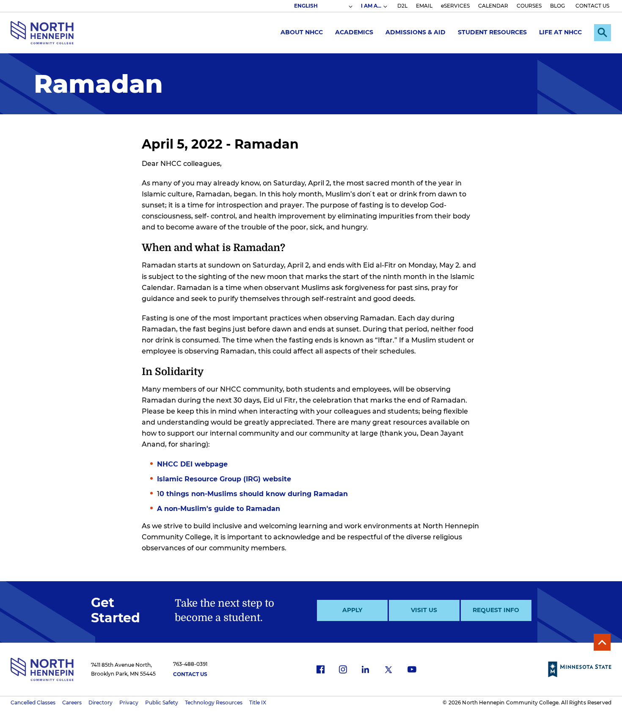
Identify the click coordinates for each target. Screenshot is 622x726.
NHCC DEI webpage (192, 464)
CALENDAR (493, 6)
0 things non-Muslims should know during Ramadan (254, 494)
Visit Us (424, 610)
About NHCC (302, 32)
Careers (72, 702)
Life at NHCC (560, 32)
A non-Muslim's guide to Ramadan (218, 509)
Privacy (128, 702)
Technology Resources (213, 702)
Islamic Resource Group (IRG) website (224, 479)
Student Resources (492, 32)
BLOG (557, 6)
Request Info (496, 610)
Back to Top (602, 642)
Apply (352, 610)
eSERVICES (455, 6)
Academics (354, 32)
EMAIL (424, 6)
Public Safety (161, 702)
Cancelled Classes (33, 702)
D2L (402, 6)
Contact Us (190, 674)
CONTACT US (592, 6)
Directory (100, 702)
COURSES (529, 6)
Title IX (257, 702)
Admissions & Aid (415, 32)
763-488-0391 (190, 664)
